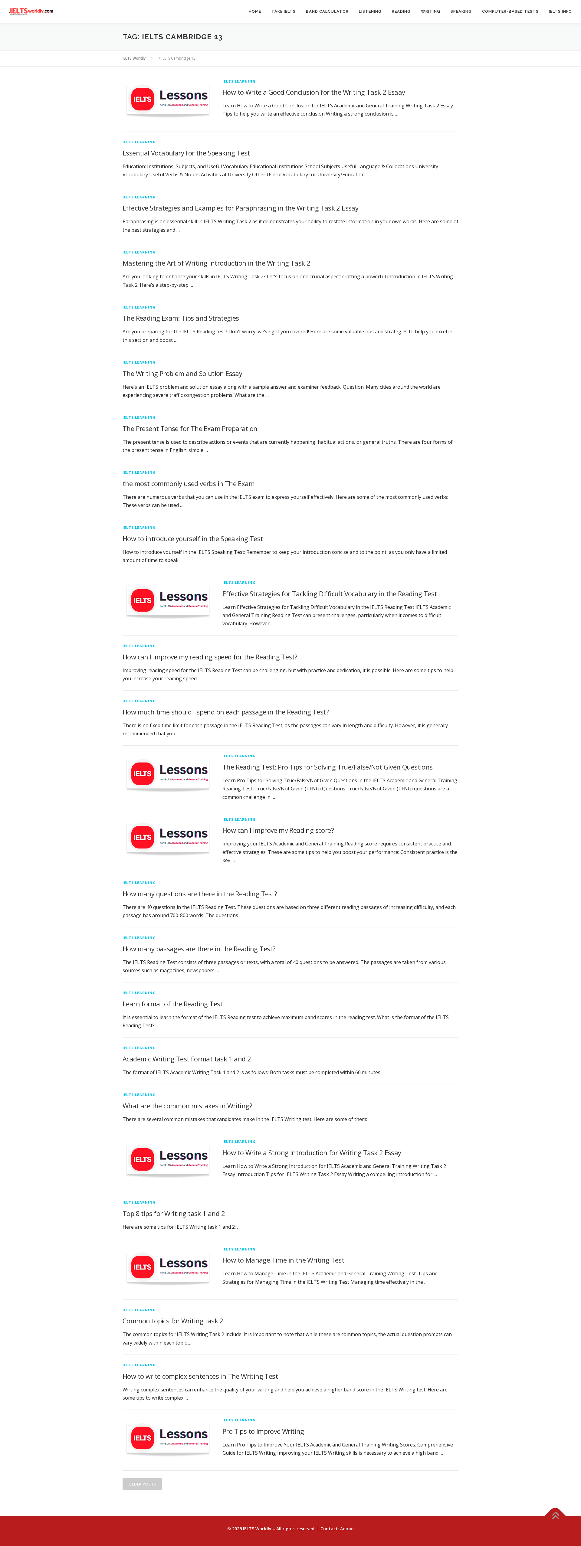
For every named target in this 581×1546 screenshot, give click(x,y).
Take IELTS (283, 11)
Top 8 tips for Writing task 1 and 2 (174, 1213)
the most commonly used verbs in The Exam (188, 483)
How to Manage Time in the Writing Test (283, 1259)
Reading (401, 11)
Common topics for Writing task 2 (173, 1320)
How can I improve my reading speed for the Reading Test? (210, 656)
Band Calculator (327, 11)
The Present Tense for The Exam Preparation (190, 428)
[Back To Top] (555, 1516)
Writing (430, 11)
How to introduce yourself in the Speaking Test (193, 538)
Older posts (142, 1484)
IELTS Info (560, 11)
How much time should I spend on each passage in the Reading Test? (226, 711)
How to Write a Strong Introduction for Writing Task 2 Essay (311, 1152)
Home (255, 11)
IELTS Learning (239, 81)
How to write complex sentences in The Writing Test (200, 1376)
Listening (370, 11)
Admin (347, 1528)
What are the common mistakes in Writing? (187, 1105)
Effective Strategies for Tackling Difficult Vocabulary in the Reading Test (329, 593)
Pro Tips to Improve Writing (263, 1431)
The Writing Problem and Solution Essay (182, 373)
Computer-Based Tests (510, 11)
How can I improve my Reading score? (278, 830)
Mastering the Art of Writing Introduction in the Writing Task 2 (216, 262)
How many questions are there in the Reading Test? (200, 893)
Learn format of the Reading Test (173, 1003)
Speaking (461, 11)
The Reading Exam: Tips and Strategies (181, 317)
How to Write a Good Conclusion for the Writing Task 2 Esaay (313, 91)
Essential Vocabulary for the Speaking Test (186, 152)
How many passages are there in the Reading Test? (199, 948)
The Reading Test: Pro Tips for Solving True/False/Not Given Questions (327, 766)
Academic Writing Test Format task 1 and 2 (187, 1058)
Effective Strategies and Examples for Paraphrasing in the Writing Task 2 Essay (240, 207)
